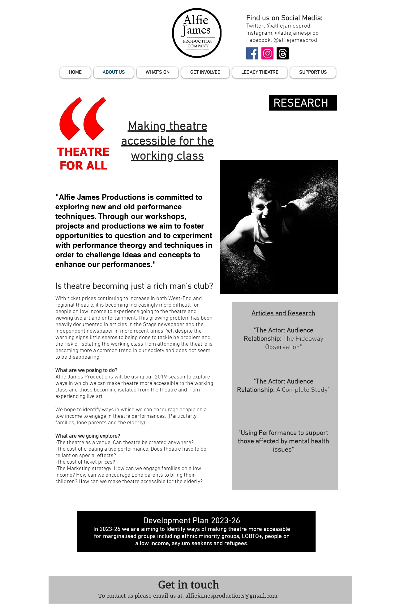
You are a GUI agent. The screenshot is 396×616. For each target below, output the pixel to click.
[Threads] (283, 53)
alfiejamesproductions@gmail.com (231, 595)
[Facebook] (252, 53)
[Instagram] (267, 53)
